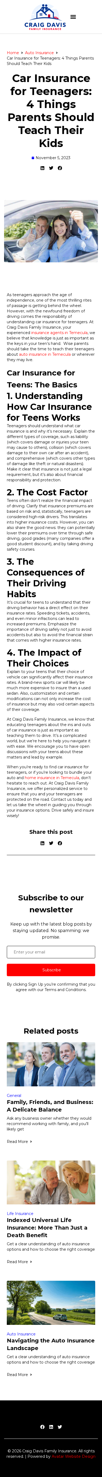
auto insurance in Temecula (45, 354)
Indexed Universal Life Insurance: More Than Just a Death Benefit (47, 1228)
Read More (17, 1141)
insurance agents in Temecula (59, 332)
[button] (73, 16)
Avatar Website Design (73, 1456)
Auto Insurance (39, 52)
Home (13, 52)
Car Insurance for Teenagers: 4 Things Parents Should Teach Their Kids (51, 110)
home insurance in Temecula (52, 777)
